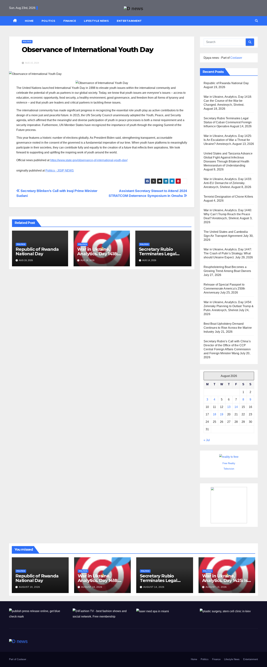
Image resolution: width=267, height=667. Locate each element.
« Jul (207, 440)
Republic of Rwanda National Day (37, 251)
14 (236, 406)
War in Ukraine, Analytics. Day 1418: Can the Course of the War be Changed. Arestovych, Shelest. (228, 100)
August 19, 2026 (29, 587)
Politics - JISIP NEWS (59, 170)
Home (29, 20)
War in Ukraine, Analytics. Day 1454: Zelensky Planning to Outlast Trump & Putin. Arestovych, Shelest (229, 306)
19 (221, 414)
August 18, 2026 (91, 587)
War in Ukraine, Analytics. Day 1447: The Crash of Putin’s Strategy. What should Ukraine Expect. (228, 253)
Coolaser (236, 57)
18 (214, 414)
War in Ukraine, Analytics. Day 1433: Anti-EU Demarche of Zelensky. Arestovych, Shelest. (228, 183)
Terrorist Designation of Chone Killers (228, 196)
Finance (69, 20)
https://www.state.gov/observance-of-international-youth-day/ (89, 160)
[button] (256, 20)
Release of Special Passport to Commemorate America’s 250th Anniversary (224, 288)
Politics (48, 20)
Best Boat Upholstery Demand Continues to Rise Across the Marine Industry (228, 327)
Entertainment (129, 20)
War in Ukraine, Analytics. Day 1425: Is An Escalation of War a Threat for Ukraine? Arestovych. (228, 139)
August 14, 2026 (153, 587)
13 (228, 406)
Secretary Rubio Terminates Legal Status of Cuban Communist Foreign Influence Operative (228, 122)
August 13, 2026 (216, 587)
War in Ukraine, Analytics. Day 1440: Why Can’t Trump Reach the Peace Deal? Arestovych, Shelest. (228, 214)
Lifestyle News (96, 20)
